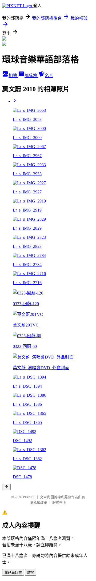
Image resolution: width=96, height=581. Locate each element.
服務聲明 (59, 502)
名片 (49, 75)
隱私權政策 (38, 502)
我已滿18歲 (13, 573)
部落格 (31, 75)
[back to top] (6, 487)
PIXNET (29, 497)
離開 (30, 573)
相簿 (13, 75)
